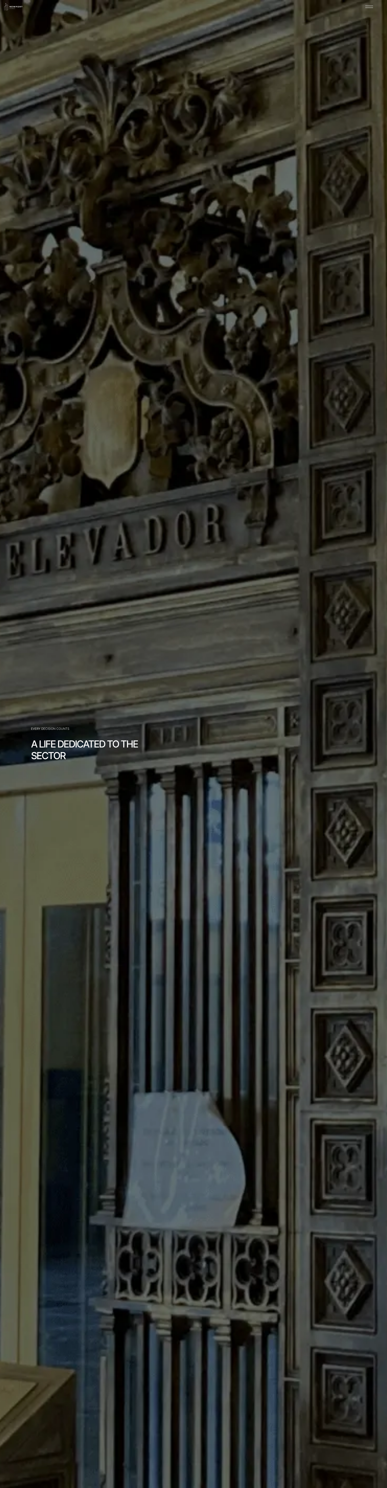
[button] (369, 7)
